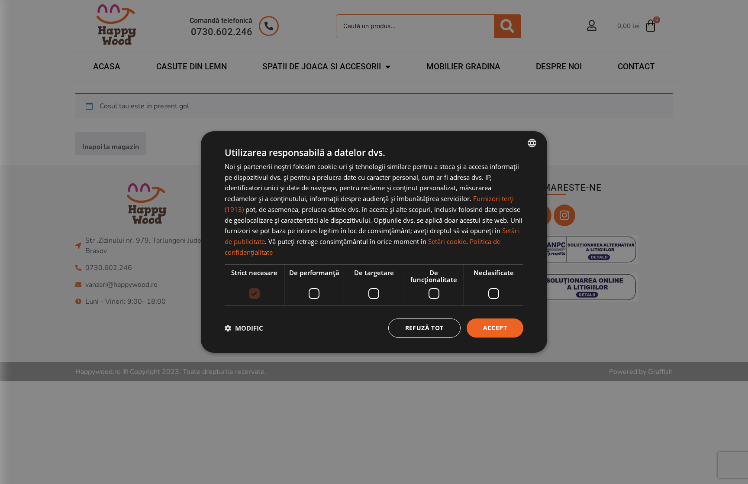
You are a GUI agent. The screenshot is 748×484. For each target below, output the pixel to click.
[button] (244, 328)
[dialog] (374, 242)
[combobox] (532, 143)
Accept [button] (495, 328)
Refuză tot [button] (424, 328)
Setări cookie (447, 241)
